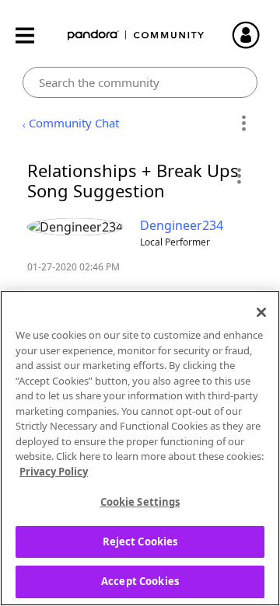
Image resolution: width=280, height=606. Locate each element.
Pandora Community (136, 35)
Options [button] (243, 123)
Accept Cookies (140, 581)
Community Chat (74, 123)
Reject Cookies (140, 542)
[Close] (261, 312)
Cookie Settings (140, 502)
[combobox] (140, 82)
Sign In (252, 34)
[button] (238, 175)
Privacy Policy (53, 472)
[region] (140, 448)
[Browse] (33, 35)
